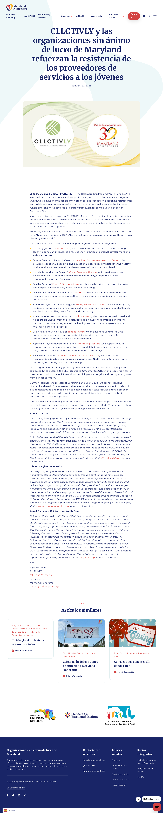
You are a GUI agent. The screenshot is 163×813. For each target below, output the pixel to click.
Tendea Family (76, 331)
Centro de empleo (120, 779)
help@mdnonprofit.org (94, 760)
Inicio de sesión (119, 785)
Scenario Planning (10, 16)
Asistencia (96, 16)
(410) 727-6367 (89, 765)
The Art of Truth (61, 248)
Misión (15, 628)
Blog (14, 625)
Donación (116, 760)
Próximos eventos (120, 774)
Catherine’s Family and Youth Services (77, 355)
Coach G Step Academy (65, 284)
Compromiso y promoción (29, 625)
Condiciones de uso (16, 788)
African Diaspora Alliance (82, 272)
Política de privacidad (46, 781)
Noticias (72, 653)
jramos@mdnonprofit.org (44, 586)
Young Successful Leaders (91, 304)
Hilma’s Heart (83, 316)
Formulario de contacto (94, 771)
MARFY (140, 777)
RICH (78, 292)
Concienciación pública (29, 628)
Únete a (134, 16)
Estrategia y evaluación (22, 635)
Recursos (65, 16)
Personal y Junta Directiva (119, 767)
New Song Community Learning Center (97, 260)
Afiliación (80, 16)
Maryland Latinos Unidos (145, 770)
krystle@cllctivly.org (41, 574)
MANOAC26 (29, 16)
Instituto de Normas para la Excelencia (146, 761)
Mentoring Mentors (89, 343)
